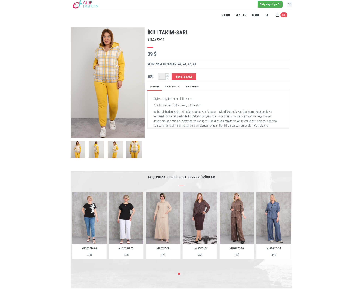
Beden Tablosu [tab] (192, 87)
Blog (255, 15)
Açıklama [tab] (154, 87)
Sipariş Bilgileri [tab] (172, 87)
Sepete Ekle (184, 76)
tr (289, 4)
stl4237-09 (163, 248)
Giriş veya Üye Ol (270, 4)
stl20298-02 (126, 248)
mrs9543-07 (200, 248)
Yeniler (241, 15)
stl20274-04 (273, 248)
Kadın (226, 15)
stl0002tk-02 (89, 248)
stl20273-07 (237, 248)
